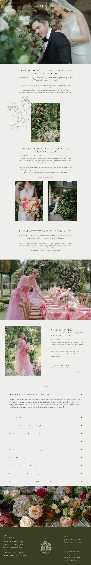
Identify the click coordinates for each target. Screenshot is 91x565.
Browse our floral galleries (45, 177)
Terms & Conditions (69, 557)
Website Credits (68, 559)
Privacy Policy (78, 557)
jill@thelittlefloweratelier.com (71, 551)
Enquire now (79, 372)
